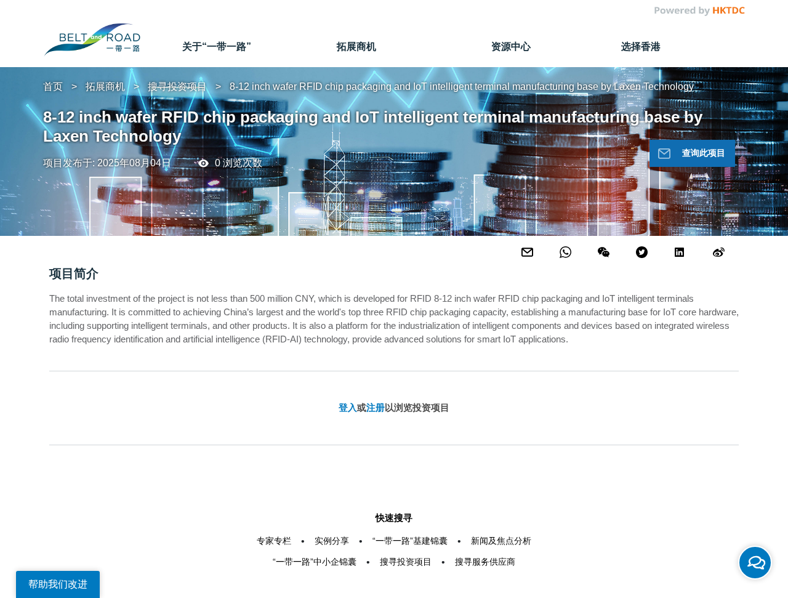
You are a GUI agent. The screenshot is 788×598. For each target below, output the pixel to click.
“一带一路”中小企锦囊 (314, 562)
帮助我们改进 (57, 584)
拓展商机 (105, 86)
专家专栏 (274, 541)
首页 (53, 86)
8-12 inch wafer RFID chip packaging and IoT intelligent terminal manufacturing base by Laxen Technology (462, 86)
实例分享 (332, 541)
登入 (348, 407)
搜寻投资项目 (177, 86)
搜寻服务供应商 (485, 562)
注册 (375, 407)
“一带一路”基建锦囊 (410, 541)
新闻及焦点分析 (501, 541)
